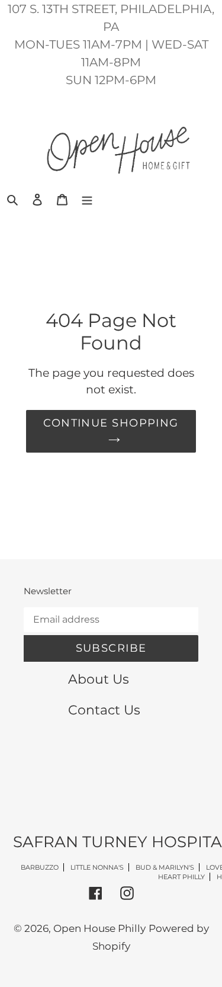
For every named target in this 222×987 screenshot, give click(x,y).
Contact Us (104, 709)
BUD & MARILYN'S (165, 867)
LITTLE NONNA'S (97, 867)
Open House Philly (99, 928)
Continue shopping (110, 423)
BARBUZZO (40, 867)
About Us (98, 679)
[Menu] (87, 199)
